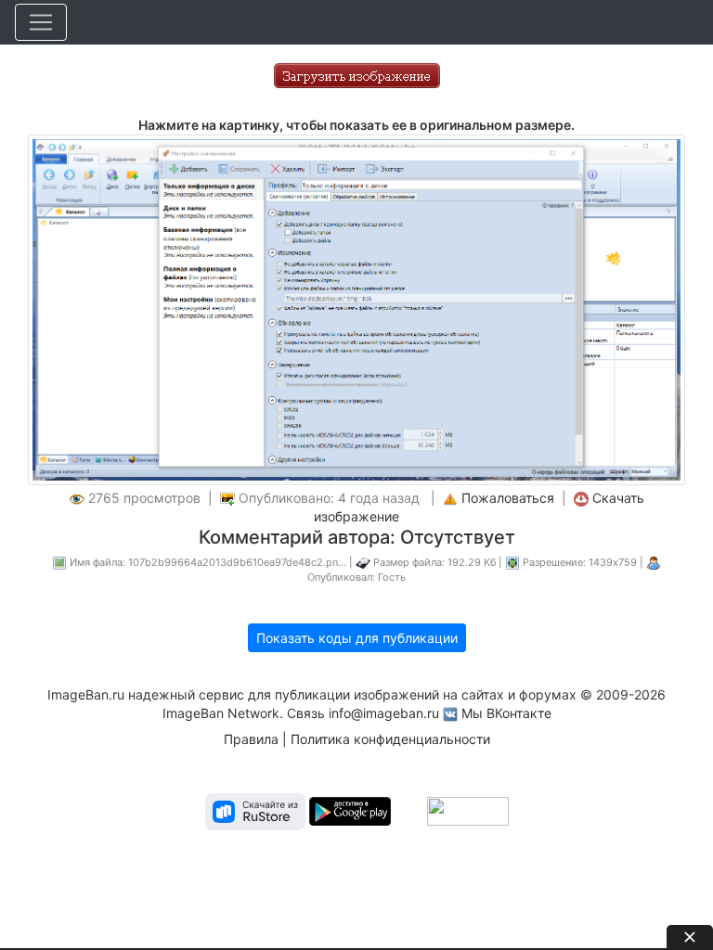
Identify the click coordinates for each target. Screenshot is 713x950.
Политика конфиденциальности (390, 739)
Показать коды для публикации (357, 638)
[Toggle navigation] (41, 22)
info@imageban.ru (384, 713)
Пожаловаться (507, 498)
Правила (251, 739)
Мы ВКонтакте (506, 713)
